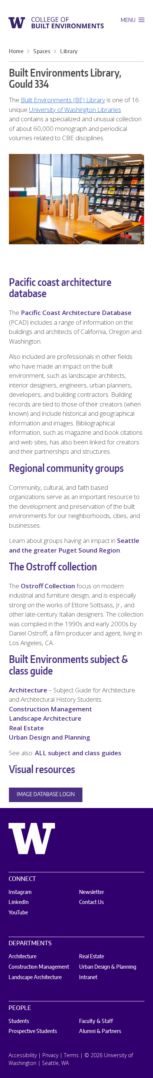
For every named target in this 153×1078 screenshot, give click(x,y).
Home (16, 51)
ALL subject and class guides (78, 753)
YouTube (18, 913)
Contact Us (91, 902)
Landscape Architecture (45, 718)
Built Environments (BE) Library (63, 100)
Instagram (20, 892)
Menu (129, 20)
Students (19, 1021)
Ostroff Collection (47, 586)
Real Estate (26, 728)
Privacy (50, 1055)
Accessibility (23, 1055)
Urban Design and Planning (49, 737)
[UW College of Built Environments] (56, 23)
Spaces (41, 51)
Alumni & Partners (100, 1031)
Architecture (28, 690)
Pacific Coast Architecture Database (76, 312)
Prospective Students (33, 1031)
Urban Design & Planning (107, 967)
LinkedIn (19, 902)
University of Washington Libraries (75, 109)
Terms (71, 1055)
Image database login (46, 794)
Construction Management (50, 709)
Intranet (88, 977)
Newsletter (91, 892)
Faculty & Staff (96, 1021)
